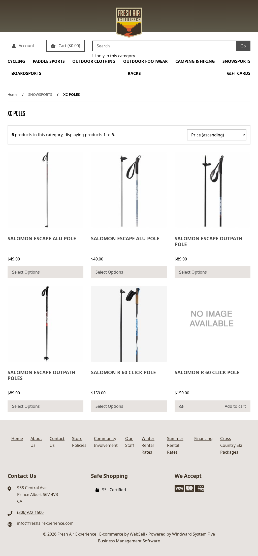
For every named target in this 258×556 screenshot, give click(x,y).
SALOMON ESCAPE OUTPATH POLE (208, 241)
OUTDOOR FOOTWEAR (145, 61)
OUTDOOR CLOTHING (93, 61)
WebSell (137, 534)
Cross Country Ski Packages (231, 445)
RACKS (134, 73)
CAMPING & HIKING (195, 61)
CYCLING (16, 61)
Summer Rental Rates (175, 445)
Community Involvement (106, 442)
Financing (203, 438)
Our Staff (129, 442)
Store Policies (79, 442)
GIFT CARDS (238, 73)
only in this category (115, 55)
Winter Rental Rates (148, 445)
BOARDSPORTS (26, 73)
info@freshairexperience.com (45, 523)
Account (25, 45)
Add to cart (235, 406)
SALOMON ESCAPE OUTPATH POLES (41, 375)
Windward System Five (193, 534)
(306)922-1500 (30, 512)
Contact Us (57, 442)
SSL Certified (113, 489)
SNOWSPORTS (236, 61)
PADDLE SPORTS (49, 61)
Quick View (47, 222)
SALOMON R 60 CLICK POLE (123, 372)
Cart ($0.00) (68, 45)
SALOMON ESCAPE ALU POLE (42, 238)
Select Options (26, 272)
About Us (36, 442)
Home (12, 94)
